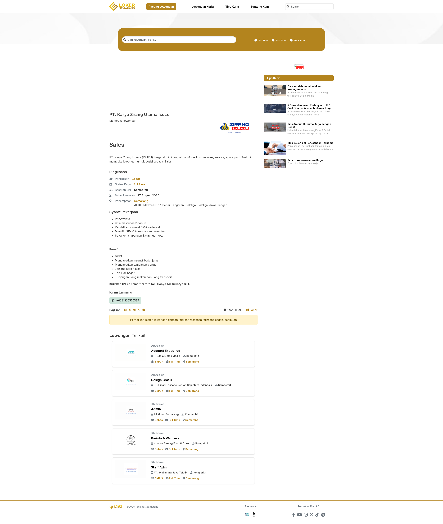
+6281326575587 (127, 300)
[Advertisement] (183, 86)
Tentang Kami (260, 6)
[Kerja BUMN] (247, 514)
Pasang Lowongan (161, 6)
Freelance (299, 40)
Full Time (263, 40)
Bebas (136, 178)
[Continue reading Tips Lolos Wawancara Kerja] (275, 162)
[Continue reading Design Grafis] (130, 381)
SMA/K (159, 361)
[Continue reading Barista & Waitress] (130, 439)
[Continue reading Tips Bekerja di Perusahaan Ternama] (275, 148)
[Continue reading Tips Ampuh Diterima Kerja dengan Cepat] (275, 126)
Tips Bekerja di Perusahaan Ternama (310, 142)
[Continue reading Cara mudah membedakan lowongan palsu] (275, 90)
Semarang (141, 201)
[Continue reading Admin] (130, 410)
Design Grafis (161, 380)
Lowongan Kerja (203, 6)
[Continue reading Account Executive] (130, 352)
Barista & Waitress (165, 438)
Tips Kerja (232, 6)
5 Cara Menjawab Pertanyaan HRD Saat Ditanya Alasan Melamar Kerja (309, 107)
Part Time (281, 40)
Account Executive (165, 351)
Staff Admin (160, 467)
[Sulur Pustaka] (253, 514)
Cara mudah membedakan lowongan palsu (304, 88)
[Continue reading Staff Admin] (130, 469)
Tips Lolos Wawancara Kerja (305, 160)
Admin (156, 409)
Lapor (253, 310)
